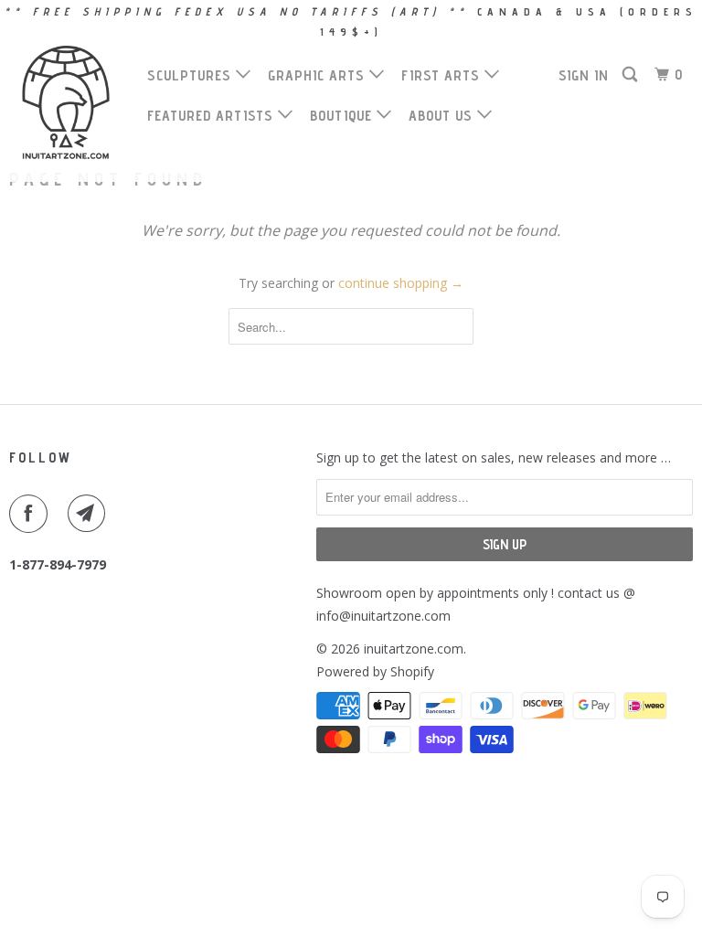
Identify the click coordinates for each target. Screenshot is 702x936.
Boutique (343, 115)
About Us (443, 115)
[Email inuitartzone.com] (90, 514)
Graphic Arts (318, 75)
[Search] (631, 75)
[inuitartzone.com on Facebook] (32, 514)
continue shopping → (400, 283)
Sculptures (191, 75)
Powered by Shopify (375, 671)
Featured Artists (212, 115)
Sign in (583, 75)
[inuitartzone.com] (65, 102)
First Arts (442, 75)
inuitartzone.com (413, 648)
